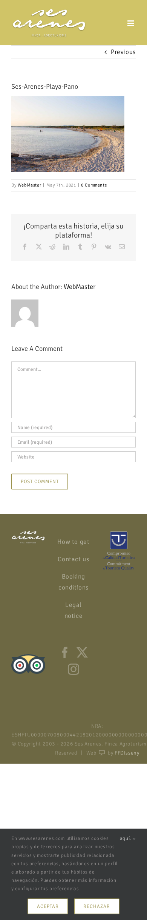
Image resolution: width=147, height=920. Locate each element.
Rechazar (96, 906)
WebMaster (29, 185)
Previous (123, 52)
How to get (73, 542)
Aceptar (48, 906)
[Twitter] (82, 652)
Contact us (73, 559)
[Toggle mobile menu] (131, 23)
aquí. (126, 838)
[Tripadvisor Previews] (28, 652)
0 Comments (94, 185)
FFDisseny (127, 753)
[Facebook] (65, 652)
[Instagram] (74, 669)
